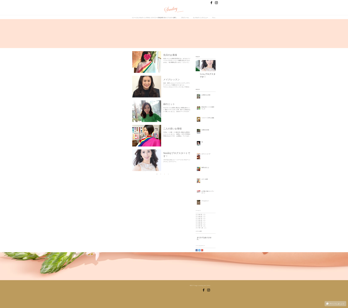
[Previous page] (157, 174)
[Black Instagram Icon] (216, 3)
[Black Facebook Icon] (211, 3)
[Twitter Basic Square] (199, 250)
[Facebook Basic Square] (197, 250)
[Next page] (168, 174)
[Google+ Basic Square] (202, 250)
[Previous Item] (198, 65)
